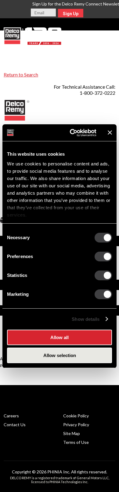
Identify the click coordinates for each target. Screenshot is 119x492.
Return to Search (21, 74)
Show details (85, 319)
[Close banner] (110, 132)
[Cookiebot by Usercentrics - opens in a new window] (72, 133)
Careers (11, 415)
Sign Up (70, 13)
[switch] (103, 256)
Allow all (59, 337)
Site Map (71, 433)
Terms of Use (76, 442)
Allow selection (59, 355)
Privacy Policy (76, 424)
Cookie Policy (76, 415)
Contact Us (15, 424)
